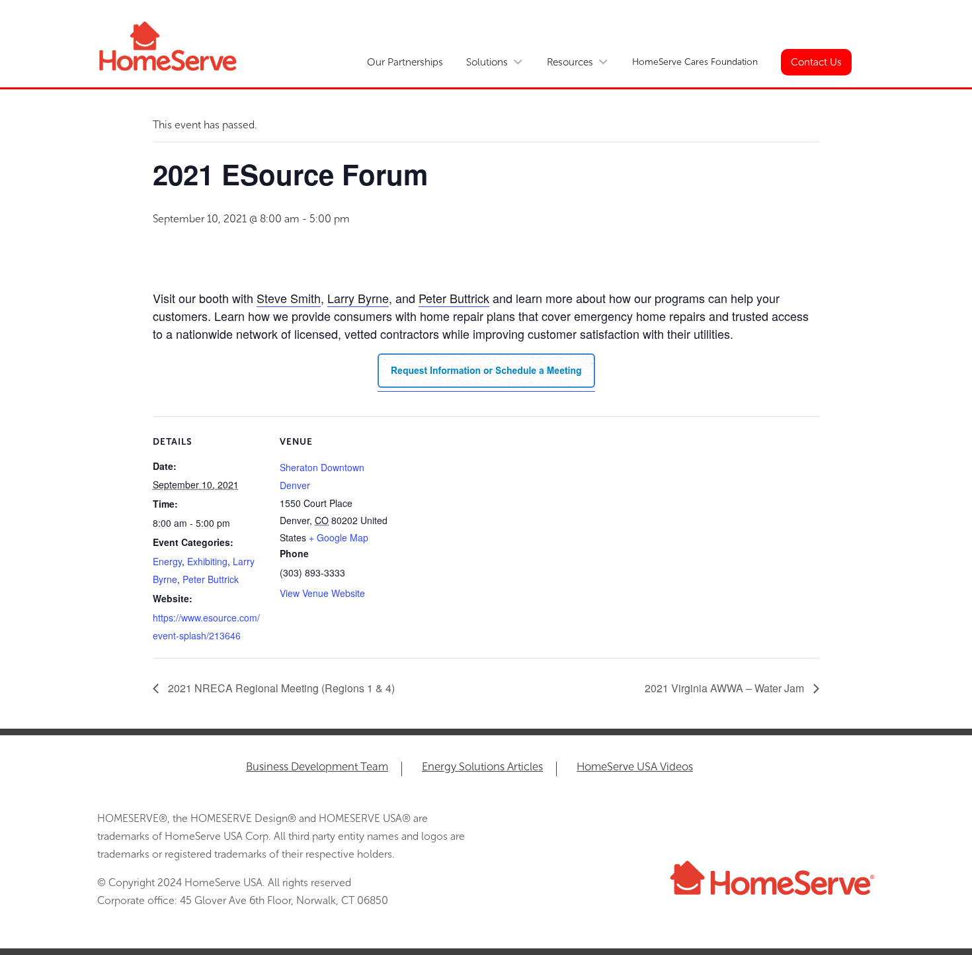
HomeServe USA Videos (635, 767)
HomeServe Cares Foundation (695, 62)
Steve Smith (289, 297)
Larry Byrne (358, 297)
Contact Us (816, 62)
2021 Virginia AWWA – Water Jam (726, 688)
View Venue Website (322, 593)
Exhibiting (207, 561)
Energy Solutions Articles (482, 767)
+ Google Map (338, 537)
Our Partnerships (405, 62)
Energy (167, 561)
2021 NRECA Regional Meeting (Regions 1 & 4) (280, 688)
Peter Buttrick (454, 297)
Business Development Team (317, 767)
